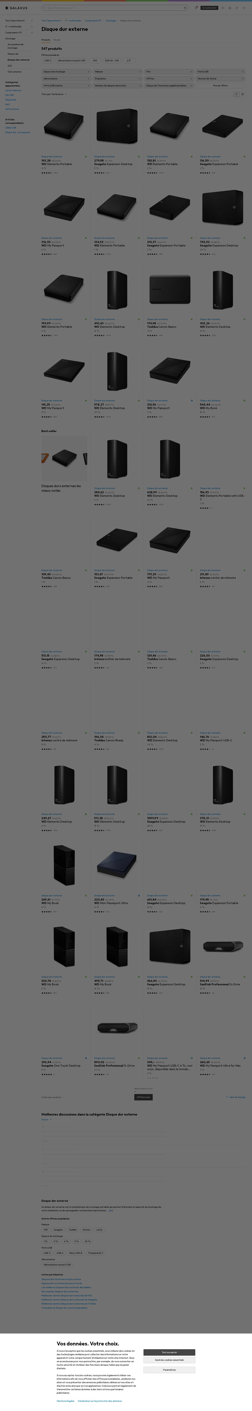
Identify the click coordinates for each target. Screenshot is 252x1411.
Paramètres (169, 1369)
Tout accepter (169, 1352)
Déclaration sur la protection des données (100, 1401)
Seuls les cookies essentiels (169, 1360)
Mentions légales (66, 1401)
